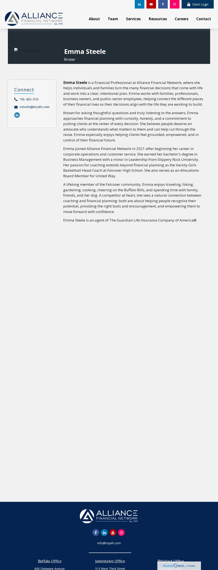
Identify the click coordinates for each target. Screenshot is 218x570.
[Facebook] (163, 4)
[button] (94, 18)
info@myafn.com (109, 543)
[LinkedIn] (139, 4)
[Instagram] (174, 4)
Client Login (200, 4)
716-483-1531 (29, 99)
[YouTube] (151, 4)
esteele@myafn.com (35, 107)
